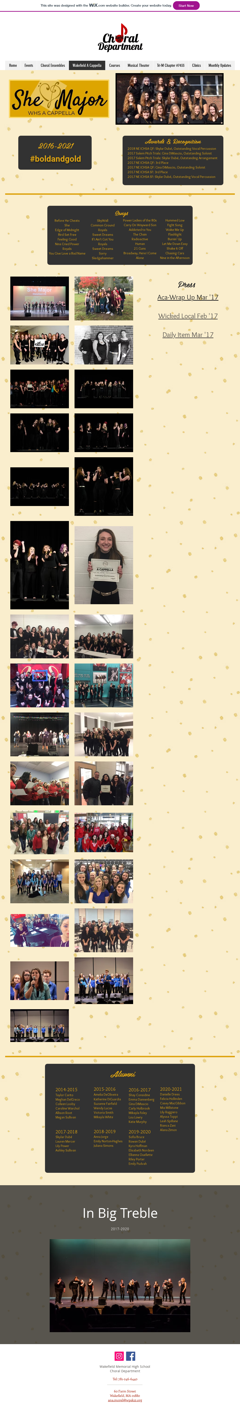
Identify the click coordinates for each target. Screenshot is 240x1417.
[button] (196, 65)
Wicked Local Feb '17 (188, 315)
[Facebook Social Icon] (130, 1356)
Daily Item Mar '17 (188, 334)
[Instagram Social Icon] (119, 1356)
